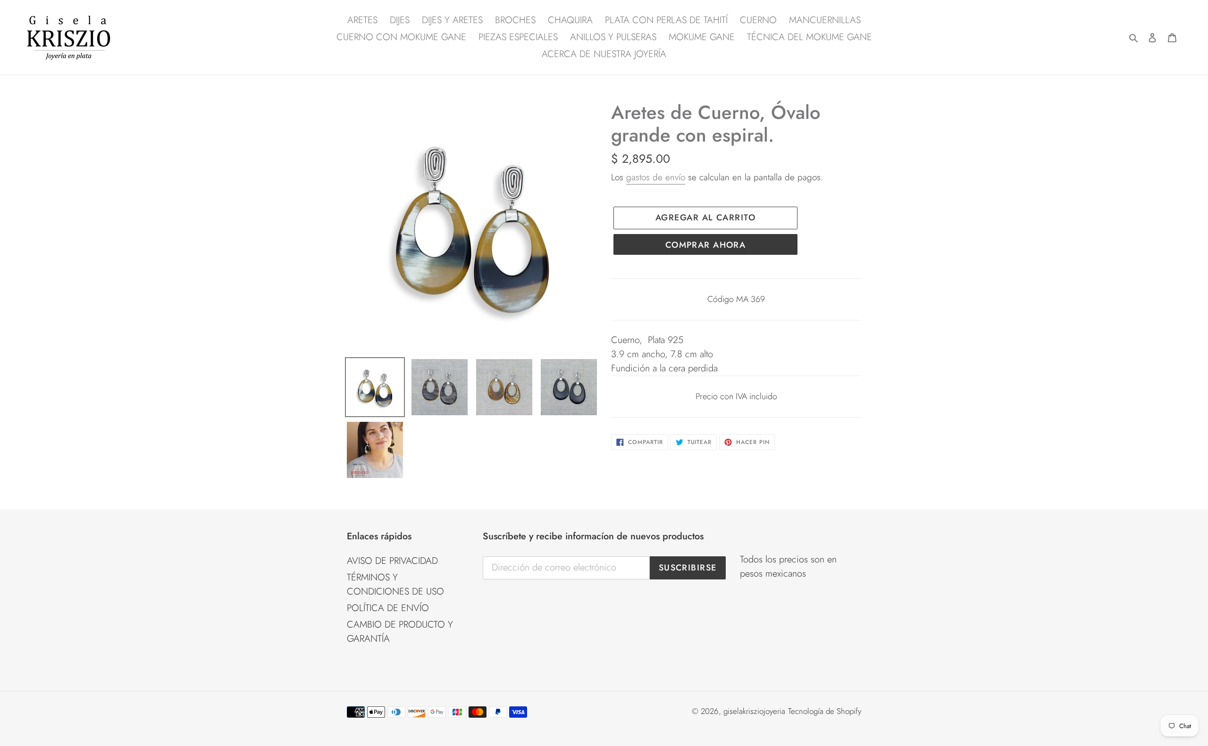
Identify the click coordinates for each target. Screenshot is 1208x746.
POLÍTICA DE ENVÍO (388, 608)
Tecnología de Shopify (824, 711)
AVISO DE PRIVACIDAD (392, 561)
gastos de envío (655, 177)
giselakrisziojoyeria (754, 711)
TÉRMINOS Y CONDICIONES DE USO (395, 584)
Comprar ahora (705, 245)
